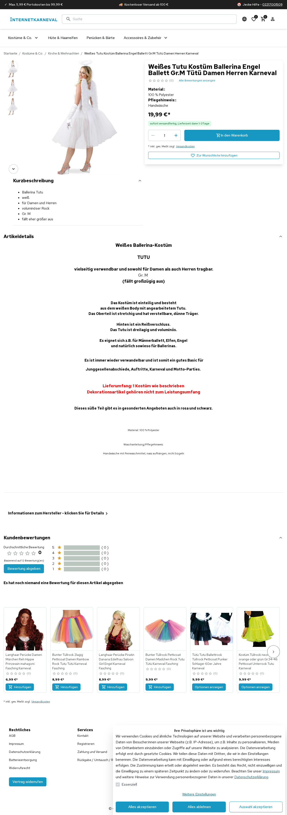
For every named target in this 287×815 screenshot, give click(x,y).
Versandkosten (185, 146)
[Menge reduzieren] (152, 135)
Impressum (271, 771)
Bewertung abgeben (23, 568)
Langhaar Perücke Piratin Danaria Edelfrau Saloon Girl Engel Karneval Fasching (116, 661)
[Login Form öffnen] (272, 19)
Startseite (10, 53)
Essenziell (129, 784)
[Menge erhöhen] (176, 135)
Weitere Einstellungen (199, 794)
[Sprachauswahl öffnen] (244, 19)
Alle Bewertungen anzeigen (197, 80)
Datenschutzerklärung (251, 777)
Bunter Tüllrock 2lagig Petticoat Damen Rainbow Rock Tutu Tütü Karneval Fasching (70, 661)
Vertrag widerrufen (28, 781)
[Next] (13, 169)
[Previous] (13, 65)
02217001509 (272, 4)
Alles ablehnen (199, 806)
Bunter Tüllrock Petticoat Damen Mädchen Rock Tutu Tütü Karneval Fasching (165, 659)
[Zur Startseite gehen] (33, 19)
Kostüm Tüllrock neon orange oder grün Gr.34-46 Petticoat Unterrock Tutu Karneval (258, 661)
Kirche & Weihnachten (63, 53)
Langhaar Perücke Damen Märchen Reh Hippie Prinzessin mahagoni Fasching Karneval (24, 661)
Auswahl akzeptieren (255, 806)
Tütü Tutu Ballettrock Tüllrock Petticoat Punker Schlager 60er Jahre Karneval (210, 661)
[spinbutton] (164, 135)
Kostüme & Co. (32, 53)
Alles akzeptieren (142, 806)
